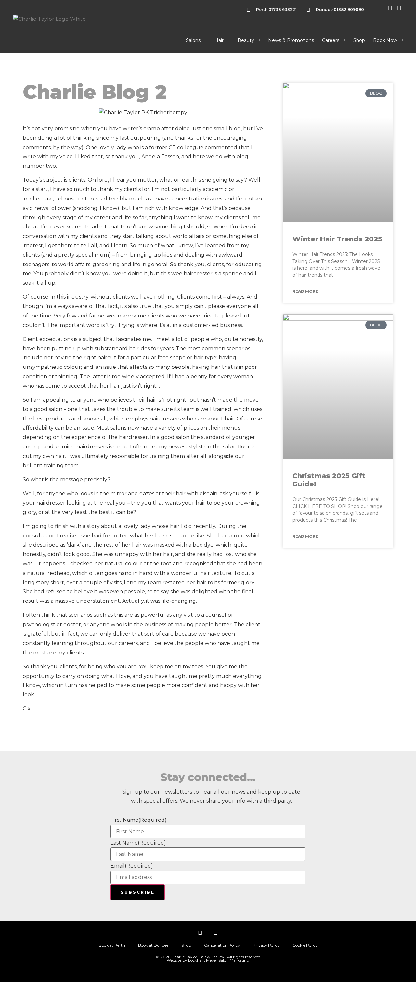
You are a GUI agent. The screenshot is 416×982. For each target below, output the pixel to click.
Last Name (138, 843)
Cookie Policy (305, 945)
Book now (385, 40)
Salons (193, 40)
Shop (359, 40)
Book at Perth (112, 945)
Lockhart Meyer (202, 960)
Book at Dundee (153, 945)
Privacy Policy (266, 945)
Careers (330, 40)
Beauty (246, 40)
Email (131, 866)
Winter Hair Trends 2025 (337, 239)
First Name (138, 820)
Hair (219, 40)
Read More (305, 291)
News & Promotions (291, 40)
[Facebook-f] (216, 933)
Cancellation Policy (222, 945)
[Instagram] (200, 933)
